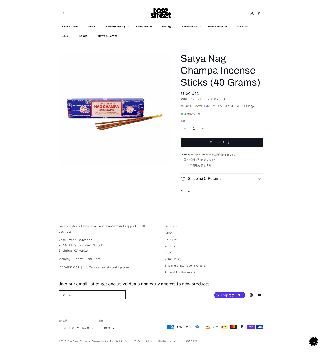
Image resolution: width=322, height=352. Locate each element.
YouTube (170, 246)
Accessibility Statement (180, 272)
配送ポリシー (176, 341)
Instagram (171, 239)
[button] (63, 13)
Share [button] (188, 191)
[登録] (121, 294)
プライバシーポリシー (143, 341)
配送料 (184, 99)
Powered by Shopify (102, 341)
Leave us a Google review (99, 226)
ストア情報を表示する (197, 165)
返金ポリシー (122, 341)
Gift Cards (171, 226)
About (169, 232)
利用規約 (162, 341)
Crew (168, 252)
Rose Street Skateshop (79, 341)
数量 (183, 121)
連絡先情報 (191, 341)
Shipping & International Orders (185, 265)
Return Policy (173, 259)
